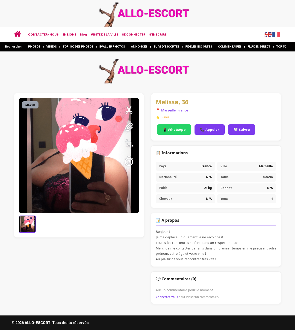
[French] (276, 34)
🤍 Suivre (241, 129)
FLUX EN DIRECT (259, 46)
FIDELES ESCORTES (198, 46)
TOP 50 (281, 46)
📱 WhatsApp (174, 129)
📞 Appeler (209, 129)
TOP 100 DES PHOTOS (78, 46)
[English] (268, 34)
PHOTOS (34, 46)
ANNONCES (139, 46)
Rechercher (13, 46)
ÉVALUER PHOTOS (112, 46)
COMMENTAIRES (230, 46)
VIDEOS (51, 46)
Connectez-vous (167, 297)
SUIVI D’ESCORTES (166, 46)
